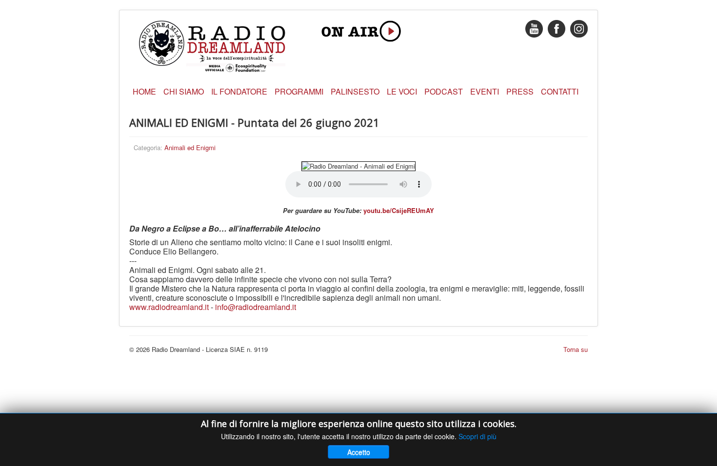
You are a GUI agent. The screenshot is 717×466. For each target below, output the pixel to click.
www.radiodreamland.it (169, 306)
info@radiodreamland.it (255, 306)
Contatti (559, 91)
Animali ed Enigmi (190, 147)
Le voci (402, 91)
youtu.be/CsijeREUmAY (398, 210)
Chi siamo (183, 91)
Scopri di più (477, 436)
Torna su (575, 349)
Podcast (443, 91)
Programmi (299, 91)
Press (520, 91)
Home (144, 91)
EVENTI (484, 91)
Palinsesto (355, 91)
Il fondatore (239, 91)
